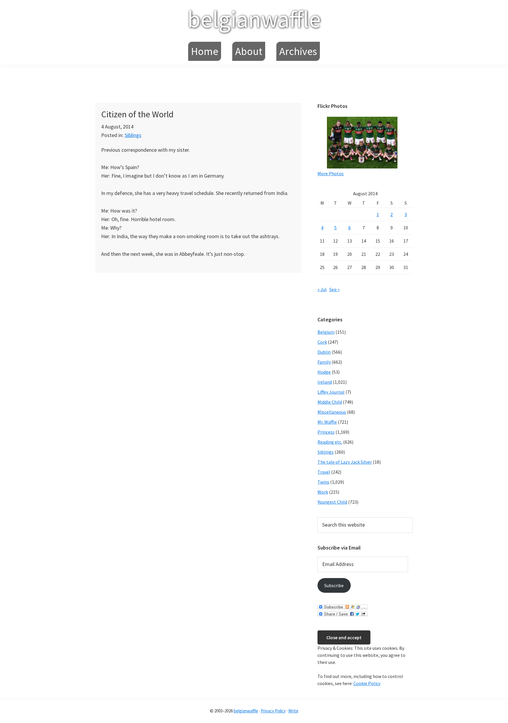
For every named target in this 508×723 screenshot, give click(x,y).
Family (324, 362)
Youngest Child (332, 502)
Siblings (133, 135)
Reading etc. (329, 442)
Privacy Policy (273, 711)
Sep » (334, 289)
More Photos (330, 173)
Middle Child (329, 402)
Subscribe (334, 585)
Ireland (324, 382)
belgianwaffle (254, 19)
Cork (322, 342)
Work (322, 492)
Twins (323, 482)
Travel (323, 472)
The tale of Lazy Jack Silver (344, 462)
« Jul (322, 289)
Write (293, 711)
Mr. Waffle (327, 422)
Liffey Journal (331, 392)
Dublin (324, 352)
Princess (326, 432)
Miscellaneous (331, 412)
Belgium (326, 332)
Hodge (324, 372)
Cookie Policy (366, 683)
